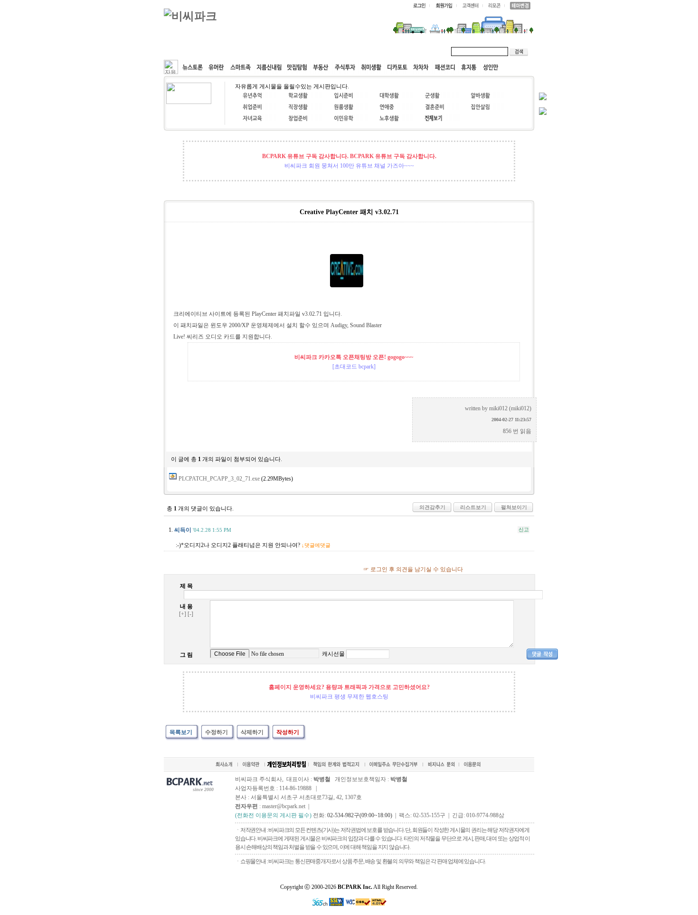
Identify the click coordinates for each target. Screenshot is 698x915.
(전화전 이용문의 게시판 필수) (273, 815)
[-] (190, 614)
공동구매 (306, 51)
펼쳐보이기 (514, 507)
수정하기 (216, 732)
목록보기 (181, 732)
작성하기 (287, 732)
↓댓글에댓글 (316, 545)
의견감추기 (432, 507)
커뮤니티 (186, 51)
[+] (182, 614)
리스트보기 (473, 507)
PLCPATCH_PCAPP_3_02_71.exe (219, 478)
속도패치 (226, 51)
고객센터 (346, 51)
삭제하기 (252, 732)
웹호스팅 (266, 51)
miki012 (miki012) (510, 408)
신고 (524, 529)
